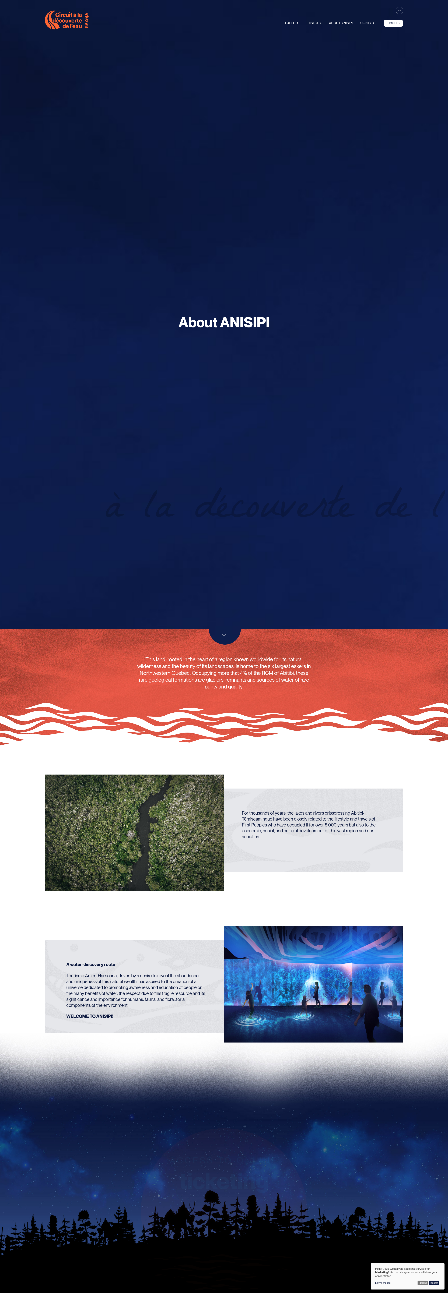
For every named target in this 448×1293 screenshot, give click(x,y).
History (314, 23)
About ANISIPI (341, 23)
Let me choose (382, 1282)
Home (32, 1286)
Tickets (393, 23)
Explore (292, 23)
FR (399, 10)
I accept (434, 1282)
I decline (422, 1282)
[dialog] (407, 1276)
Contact (368, 23)
